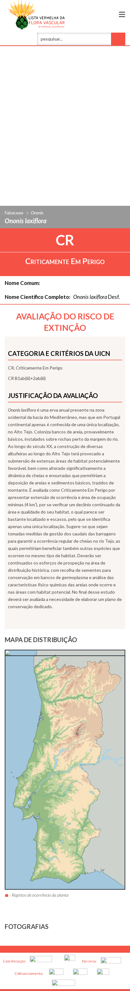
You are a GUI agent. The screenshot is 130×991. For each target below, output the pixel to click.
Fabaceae (14, 212)
